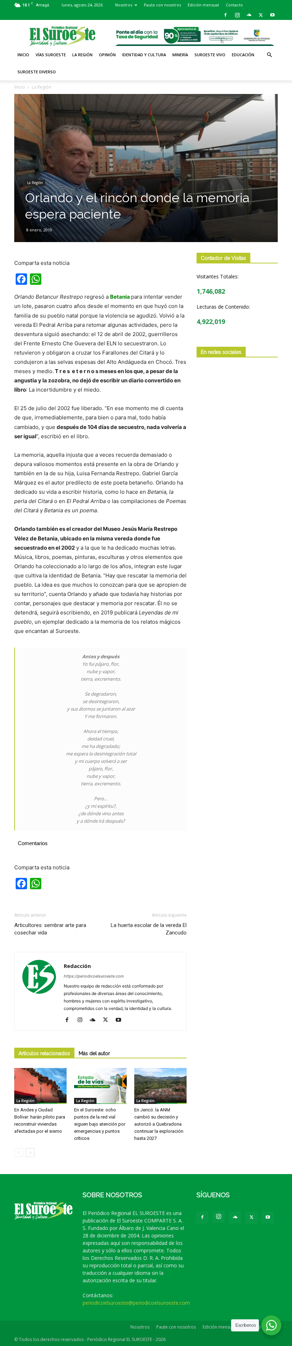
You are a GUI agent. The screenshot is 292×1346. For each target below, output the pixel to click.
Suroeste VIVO (209, 54)
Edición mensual (203, 4)
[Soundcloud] (249, 15)
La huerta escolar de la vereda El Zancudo (149, 929)
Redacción (77, 965)
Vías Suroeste (51, 54)
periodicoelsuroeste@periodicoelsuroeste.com (136, 1302)
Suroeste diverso (36, 71)
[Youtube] (272, 15)
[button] (269, 55)
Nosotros (123, 4)
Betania (120, 296)
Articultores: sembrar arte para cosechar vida (50, 929)
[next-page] (30, 1152)
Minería (180, 54)
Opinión (107, 54)
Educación (243, 54)
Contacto (234, 4)
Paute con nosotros (162, 4)
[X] (260, 15)
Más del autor (94, 1053)
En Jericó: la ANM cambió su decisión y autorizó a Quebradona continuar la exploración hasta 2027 (158, 1124)
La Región (82, 54)
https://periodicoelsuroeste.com (94, 976)
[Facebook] (225, 15)
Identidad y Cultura (144, 54)
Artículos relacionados (44, 1053)
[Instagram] (237, 15)
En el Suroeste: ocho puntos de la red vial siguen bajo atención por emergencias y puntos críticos (99, 1124)
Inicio (23, 54)
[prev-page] (18, 1152)
